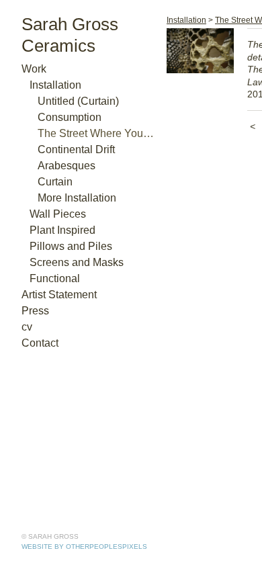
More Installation (77, 198)
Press (35, 310)
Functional (55, 278)
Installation (55, 85)
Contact (39, 343)
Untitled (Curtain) (78, 101)
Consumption (69, 117)
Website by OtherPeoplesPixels (84, 546)
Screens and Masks (77, 262)
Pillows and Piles (71, 246)
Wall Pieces (58, 214)
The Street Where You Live (97, 133)
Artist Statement (59, 294)
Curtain (55, 181)
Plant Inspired (62, 230)
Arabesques (66, 165)
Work (33, 69)
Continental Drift (76, 149)
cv (26, 327)
